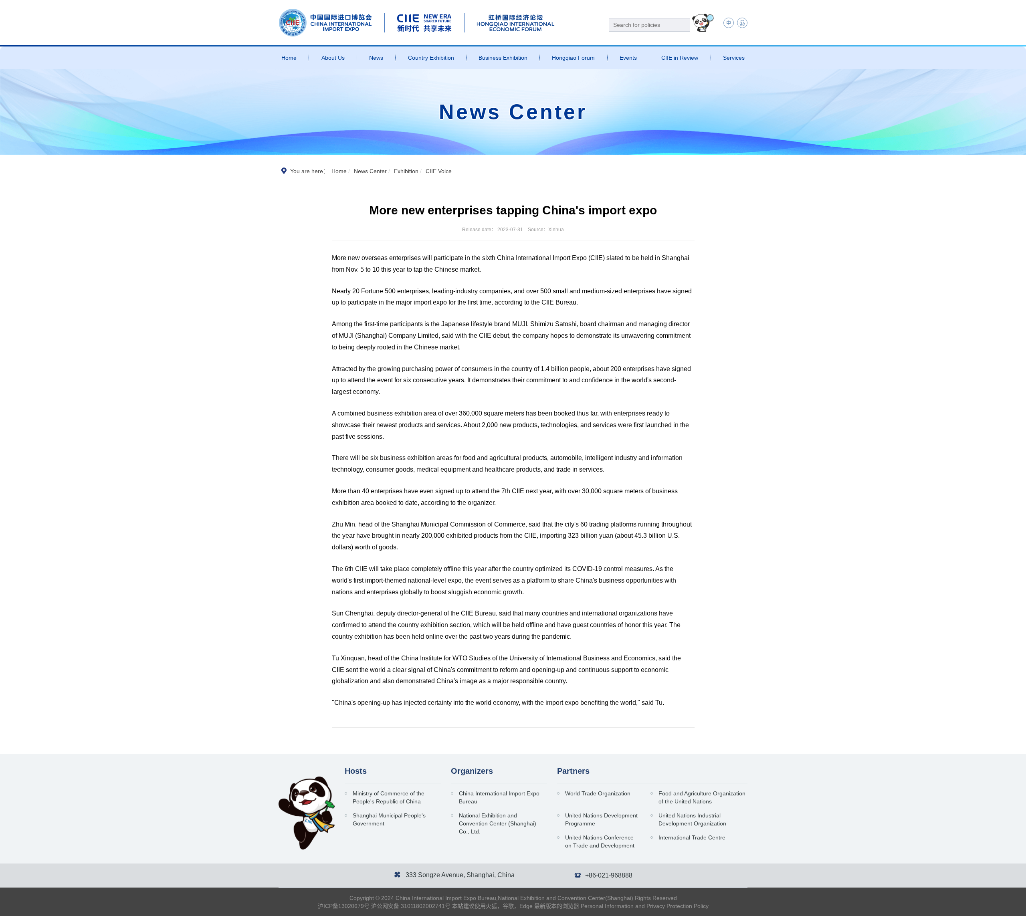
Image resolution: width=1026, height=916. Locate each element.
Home (289, 57)
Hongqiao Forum (573, 57)
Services (734, 57)
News (376, 57)
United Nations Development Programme (601, 819)
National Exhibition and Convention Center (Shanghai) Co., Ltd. (497, 823)
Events (628, 57)
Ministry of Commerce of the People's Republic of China (388, 797)
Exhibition (406, 171)
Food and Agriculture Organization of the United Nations (701, 797)
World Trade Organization (597, 793)
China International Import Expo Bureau (499, 797)
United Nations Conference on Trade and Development (599, 841)
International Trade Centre (691, 837)
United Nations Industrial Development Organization (692, 819)
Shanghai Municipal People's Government (389, 819)
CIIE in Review (679, 57)
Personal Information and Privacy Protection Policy (645, 906)
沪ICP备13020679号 (344, 906)
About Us (333, 57)
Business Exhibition (503, 57)
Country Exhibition (431, 57)
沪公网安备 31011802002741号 (410, 906)
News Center (370, 171)
